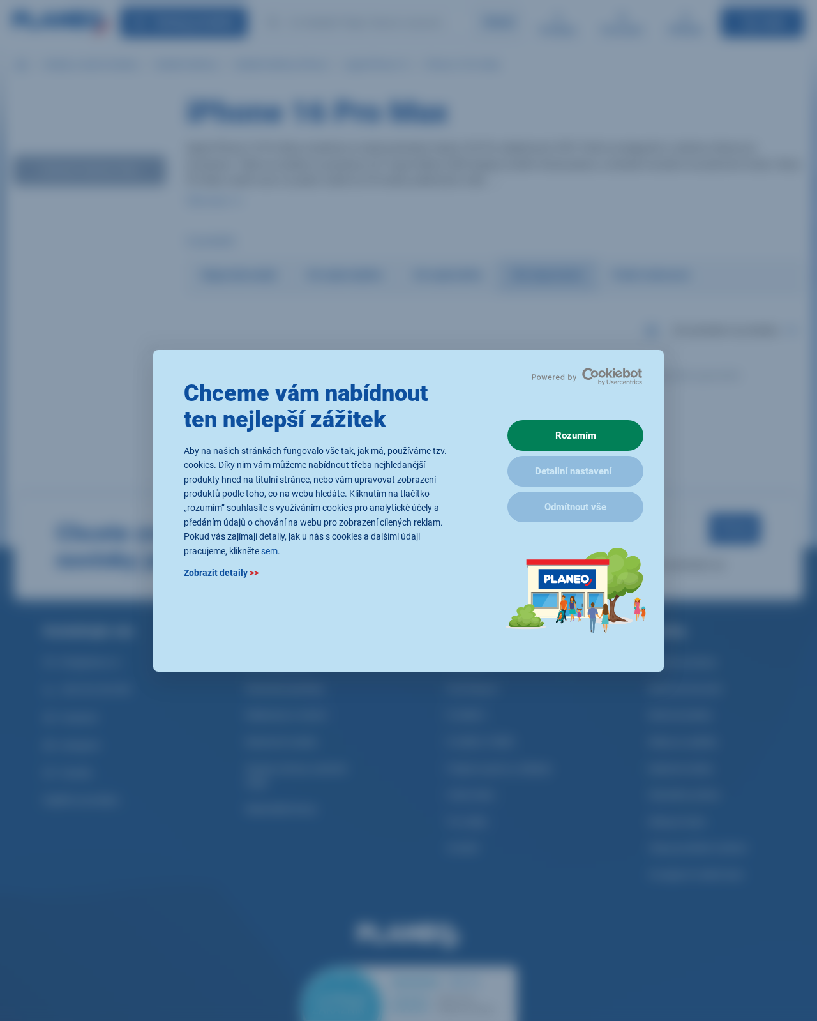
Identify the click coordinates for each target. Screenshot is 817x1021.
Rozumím (575, 435)
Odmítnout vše (575, 507)
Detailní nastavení (573, 471)
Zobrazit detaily (221, 572)
